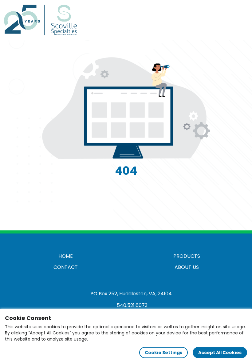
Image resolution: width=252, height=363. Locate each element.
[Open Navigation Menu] (241, 20)
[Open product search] (228, 20)
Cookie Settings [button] (163, 352)
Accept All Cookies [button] (220, 352)
